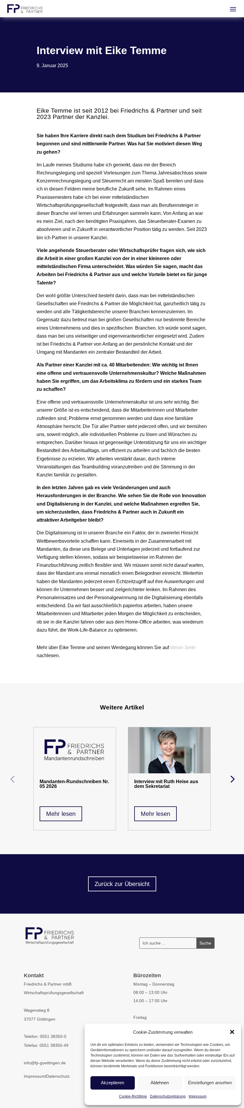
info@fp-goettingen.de (45, 1062)
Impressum (198, 1096)
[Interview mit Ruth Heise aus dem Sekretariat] (169, 750)
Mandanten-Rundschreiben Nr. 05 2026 (74, 784)
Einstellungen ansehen (210, 1082)
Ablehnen (160, 1082)
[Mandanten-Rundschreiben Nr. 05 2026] (75, 750)
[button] (232, 1032)
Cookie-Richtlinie (133, 1096)
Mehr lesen (61, 813)
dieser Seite (182, 647)
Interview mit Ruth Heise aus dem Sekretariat (166, 784)
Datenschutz (58, 1076)
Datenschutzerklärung (168, 1096)
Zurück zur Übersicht (122, 884)
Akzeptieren (112, 1082)
